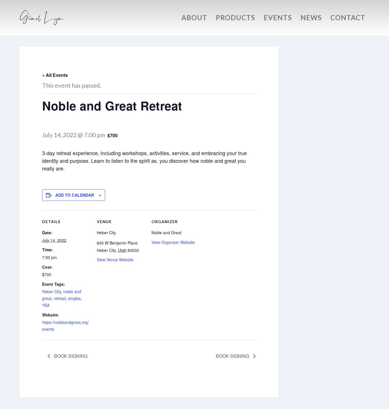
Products (235, 18)
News (311, 18)
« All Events (55, 75)
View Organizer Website (173, 242)
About (194, 18)
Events (278, 18)
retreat (60, 298)
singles (74, 298)
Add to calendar (74, 195)
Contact (347, 18)
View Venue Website (115, 259)
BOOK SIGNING (70, 356)
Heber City (51, 291)
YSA (46, 305)
